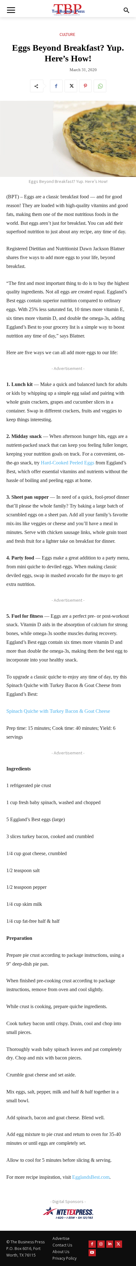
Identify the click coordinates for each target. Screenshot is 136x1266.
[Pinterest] (85, 86)
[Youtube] (92, 1252)
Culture (67, 34)
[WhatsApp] (100, 86)
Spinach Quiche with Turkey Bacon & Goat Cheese (58, 711)
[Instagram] (101, 1243)
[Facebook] (56, 86)
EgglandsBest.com (90, 1177)
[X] (71, 86)
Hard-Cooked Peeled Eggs (67, 462)
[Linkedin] (110, 1243)
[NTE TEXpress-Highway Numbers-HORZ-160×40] (68, 1212)
